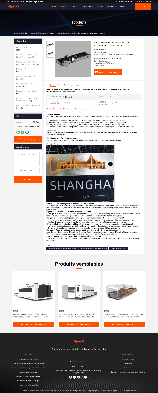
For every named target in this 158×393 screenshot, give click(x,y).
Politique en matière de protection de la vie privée (128, 372)
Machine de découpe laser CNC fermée (93, 249)
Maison (16, 33)
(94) (26, 70)
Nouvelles (128, 363)
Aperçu (54, 6)
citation (143, 6)
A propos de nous (87, 6)
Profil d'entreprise (128, 359)
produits (24, 33)
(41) (25, 85)
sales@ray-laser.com (125, 1)
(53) (26, 99)
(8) (28, 107)
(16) (27, 63)
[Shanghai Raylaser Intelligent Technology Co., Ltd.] (13, 6)
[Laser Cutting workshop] (73, 59)
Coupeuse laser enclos (118, 249)
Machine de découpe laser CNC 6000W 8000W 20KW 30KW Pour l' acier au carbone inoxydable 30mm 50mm (124, 315)
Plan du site (128, 368)
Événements (111, 6)
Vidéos (74, 6)
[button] (16, 297)
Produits (64, 6)
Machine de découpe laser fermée (42, 33)
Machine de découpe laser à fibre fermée (62, 249)
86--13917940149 (145, 1)
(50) (26, 92)
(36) (26, 77)
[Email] (27, 132)
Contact (100, 6)
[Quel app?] (22, 132)
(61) (26, 56)
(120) (27, 48)
